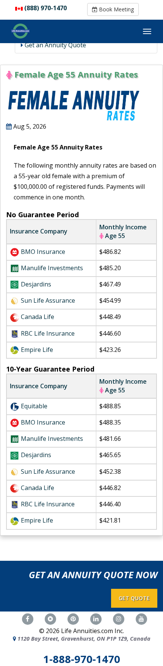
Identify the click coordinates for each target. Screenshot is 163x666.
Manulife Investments (52, 268)
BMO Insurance (43, 251)
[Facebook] (27, 618)
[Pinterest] (73, 618)
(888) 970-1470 (45, 8)
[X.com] (50, 618)
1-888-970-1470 (81, 659)
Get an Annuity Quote (54, 45)
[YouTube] (141, 618)
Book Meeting (115, 9)
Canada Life (37, 317)
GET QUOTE (134, 598)
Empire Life (37, 349)
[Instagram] (118, 618)
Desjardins (36, 284)
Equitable (34, 406)
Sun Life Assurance (48, 300)
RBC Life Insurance (48, 333)
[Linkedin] (96, 618)
